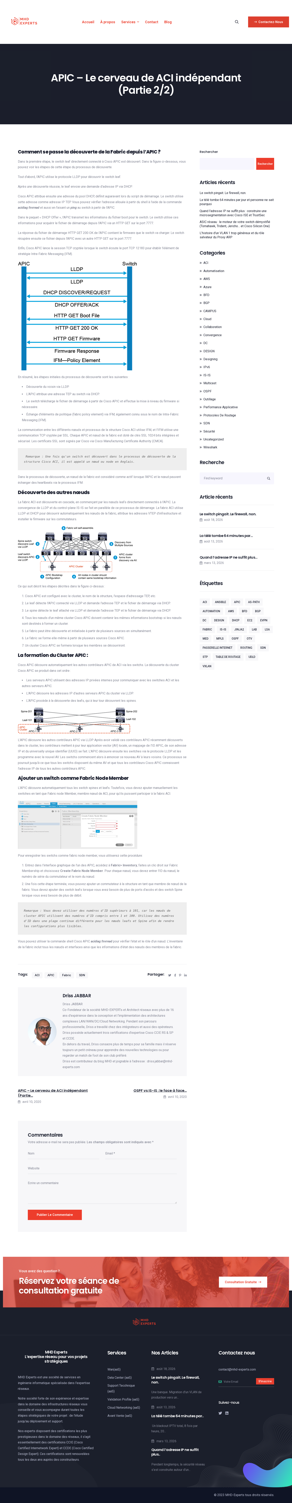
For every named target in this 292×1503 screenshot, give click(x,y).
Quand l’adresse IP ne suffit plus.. (175, 1452)
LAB (254, 629)
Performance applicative (220, 407)
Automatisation (213, 271)
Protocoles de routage (219, 415)
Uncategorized (213, 439)
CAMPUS (209, 311)
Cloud (207, 319)
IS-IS (207, 375)
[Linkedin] (227, 1413)
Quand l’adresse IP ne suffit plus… (228, 557)
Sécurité (209, 431)
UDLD (251, 656)
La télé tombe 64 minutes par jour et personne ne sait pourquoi (237, 202)
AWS (206, 279)
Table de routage (228, 656)
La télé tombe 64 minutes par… (226, 536)
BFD (206, 295)
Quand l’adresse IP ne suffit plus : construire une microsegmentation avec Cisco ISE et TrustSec (233, 213)
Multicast (209, 383)
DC (205, 343)
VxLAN (207, 666)
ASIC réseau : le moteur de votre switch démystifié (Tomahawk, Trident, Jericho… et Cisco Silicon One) (235, 224)
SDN (82, 975)
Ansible (220, 602)
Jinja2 (239, 629)
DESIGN (209, 351)
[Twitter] (220, 1413)
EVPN (263, 620)
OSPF (207, 391)
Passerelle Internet (217, 647)
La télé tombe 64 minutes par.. (177, 1416)
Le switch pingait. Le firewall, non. (223, 193)
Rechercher (209, 152)
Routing (246, 647)
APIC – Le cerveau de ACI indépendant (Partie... (53, 1093)
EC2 (249, 620)
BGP (206, 303)
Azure (207, 287)
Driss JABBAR (77, 995)
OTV (249, 638)
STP (205, 656)
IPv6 (206, 367)
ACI (37, 975)
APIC (50, 975)
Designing (210, 359)
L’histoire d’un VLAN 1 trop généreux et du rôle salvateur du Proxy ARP (232, 235)
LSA (267, 629)
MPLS (220, 638)
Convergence (212, 335)
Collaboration (212, 327)
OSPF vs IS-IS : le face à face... (160, 1090)
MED (205, 638)
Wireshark (210, 447)
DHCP (235, 620)
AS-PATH (254, 602)
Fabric (66, 975)
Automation (211, 611)
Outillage (209, 399)
